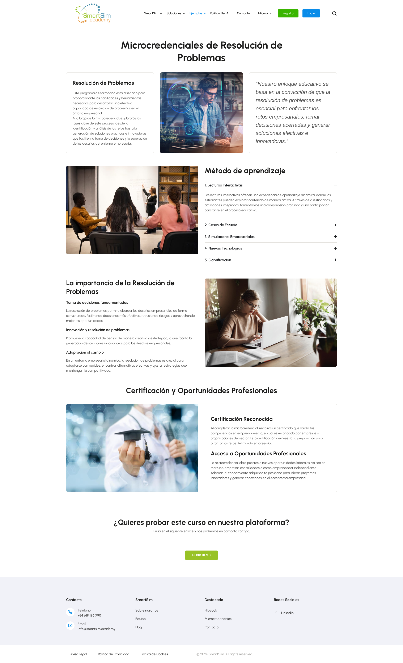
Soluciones (174, 13)
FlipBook (211, 610)
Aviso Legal (78, 654)
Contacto (243, 13)
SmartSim (151, 13)
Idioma (263, 13)
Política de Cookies (154, 654)
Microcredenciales (218, 619)
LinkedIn (287, 613)
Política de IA (219, 13)
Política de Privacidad (113, 654)
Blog (138, 627)
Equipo (140, 619)
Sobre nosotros (146, 610)
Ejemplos (196, 13)
